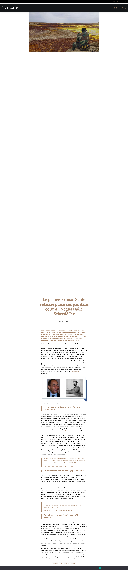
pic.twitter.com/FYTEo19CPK (68, 463)
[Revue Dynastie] (10, 8)
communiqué (55, 563)
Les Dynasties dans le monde (57, 8)
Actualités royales (33, 8)
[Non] (126, 568)
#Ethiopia (57, 463)
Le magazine (70, 8)
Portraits (44, 8)
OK (100, 567)
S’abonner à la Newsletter (113, 1)
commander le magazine (104, 8)
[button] (114, 8)
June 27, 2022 (70, 510)
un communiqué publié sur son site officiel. (56, 431)
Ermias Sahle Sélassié (64, 563)
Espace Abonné (123, 1)
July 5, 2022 (69, 466)
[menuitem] (114, 1)
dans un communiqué (78, 371)
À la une (23, 8)
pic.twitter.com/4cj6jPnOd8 (51, 507)
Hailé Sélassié (72, 563)
